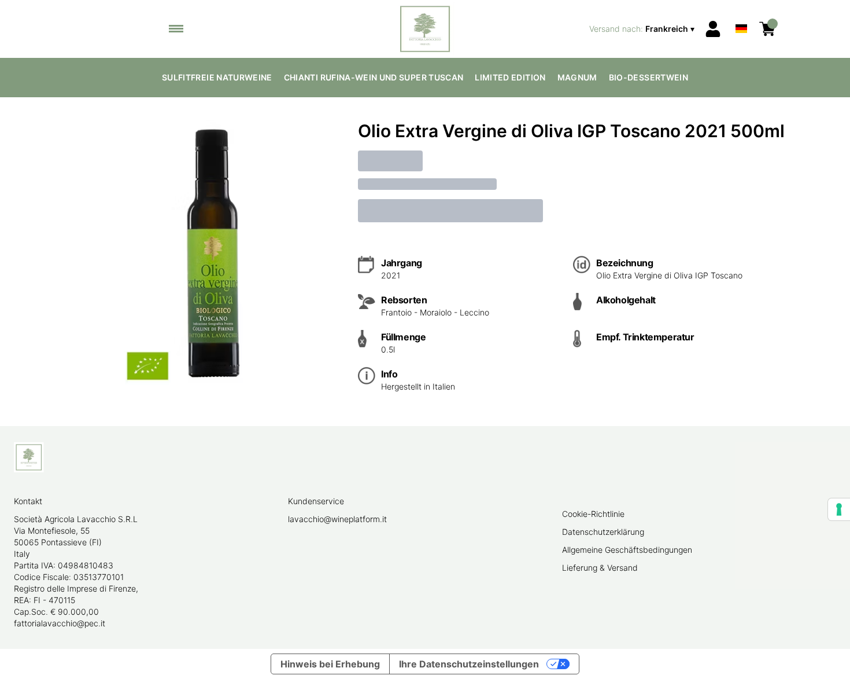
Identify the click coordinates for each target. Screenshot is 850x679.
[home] (425, 29)
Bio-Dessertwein (648, 77)
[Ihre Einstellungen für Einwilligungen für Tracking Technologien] (839, 509)
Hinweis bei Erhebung (330, 664)
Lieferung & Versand (600, 567)
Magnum (577, 77)
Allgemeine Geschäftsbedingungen (627, 550)
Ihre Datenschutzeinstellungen (469, 664)
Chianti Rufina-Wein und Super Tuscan (374, 77)
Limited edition (510, 77)
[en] (741, 14)
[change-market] (643, 29)
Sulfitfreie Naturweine (217, 77)
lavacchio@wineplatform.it (337, 519)
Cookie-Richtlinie (593, 514)
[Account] (713, 29)
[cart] (767, 29)
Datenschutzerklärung (603, 532)
